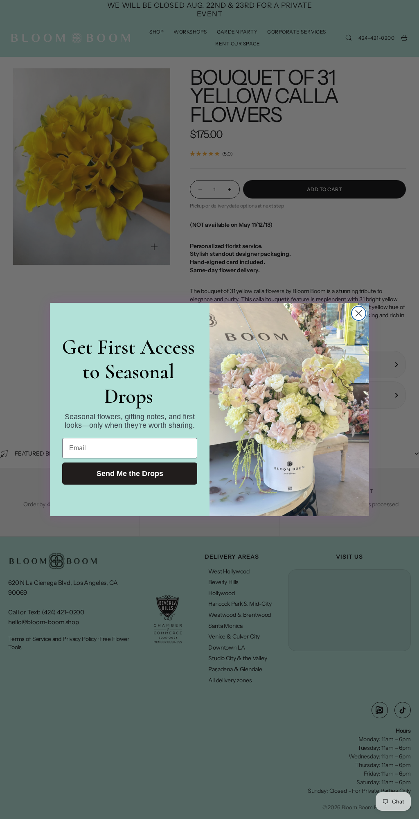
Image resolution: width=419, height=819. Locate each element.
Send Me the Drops (130, 473)
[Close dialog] (358, 313)
